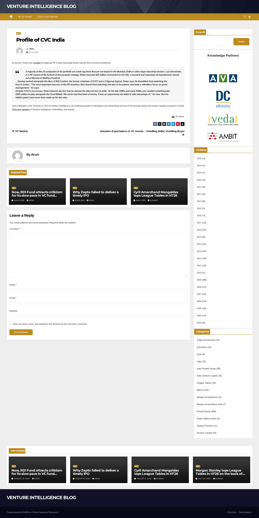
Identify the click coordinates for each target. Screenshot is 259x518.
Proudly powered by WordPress (19, 512)
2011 (199, 265)
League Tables (204, 383)
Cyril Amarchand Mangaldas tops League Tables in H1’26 (156, 193)
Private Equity (204, 411)
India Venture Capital (207, 376)
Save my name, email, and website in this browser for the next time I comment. (50, 324)
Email (12, 298)
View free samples (21, 109)
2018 (199, 215)
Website (13, 311)
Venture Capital (204, 433)
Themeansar (53, 512)
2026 (199, 158)
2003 (199, 323)
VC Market (21, 131)
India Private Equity (206, 368)
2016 (199, 230)
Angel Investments (206, 340)
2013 (199, 251)
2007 (199, 294)
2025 (199, 165)
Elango (154, 200)
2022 (199, 187)
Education (202, 347)
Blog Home (25, 17)
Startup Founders (205, 426)
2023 (199, 180)
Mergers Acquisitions (207, 397)
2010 (199, 273)
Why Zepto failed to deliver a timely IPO (96, 193)
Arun (31, 49)
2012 (199, 258)
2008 (199, 287)
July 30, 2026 (204, 479)
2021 (199, 194)
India (199, 361)
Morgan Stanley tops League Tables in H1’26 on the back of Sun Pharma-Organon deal (219, 473)
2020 (199, 201)
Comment (14, 229)
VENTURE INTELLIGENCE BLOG (41, 6)
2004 (199, 315)
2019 (199, 208)
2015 (199, 237)
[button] (245, 17)
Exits (199, 354)
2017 (199, 223)
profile (37, 63)
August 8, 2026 (83, 479)
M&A (18, 33)
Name (13, 285)
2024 (199, 173)
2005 (199, 308)
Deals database (48, 17)
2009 (199, 280)
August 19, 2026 (22, 479)
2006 (199, 301)
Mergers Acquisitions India (210, 404)
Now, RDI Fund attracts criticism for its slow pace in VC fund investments (37, 195)
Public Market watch (207, 418)
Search (200, 32)
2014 (199, 244)
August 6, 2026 (144, 479)
